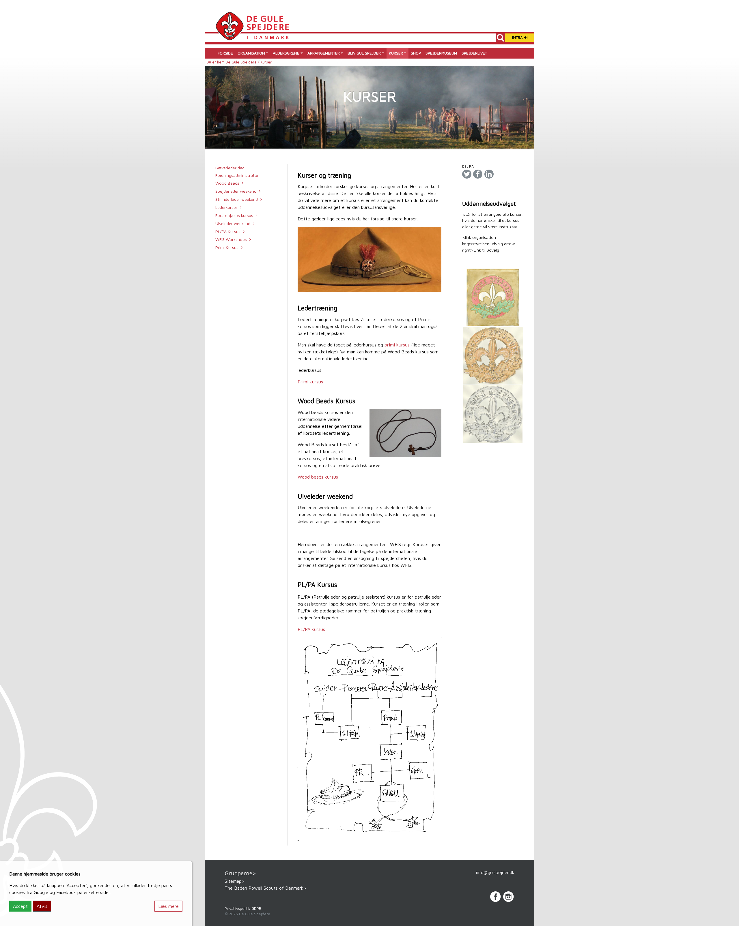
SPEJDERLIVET (474, 53)
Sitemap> (235, 881)
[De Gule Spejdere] (252, 25)
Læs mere (168, 906)
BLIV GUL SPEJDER (364, 53)
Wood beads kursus (318, 476)
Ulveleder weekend (232, 223)
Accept (20, 906)
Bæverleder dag (230, 167)
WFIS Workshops (231, 239)
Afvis (42, 906)
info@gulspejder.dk (495, 872)
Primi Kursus (226, 247)
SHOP (416, 53)
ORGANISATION (251, 53)
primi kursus (398, 344)
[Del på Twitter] (466, 174)
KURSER (396, 53)
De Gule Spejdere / (242, 62)
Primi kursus (310, 381)
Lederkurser (226, 207)
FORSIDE (225, 53)
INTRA (518, 37)
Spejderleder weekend (235, 191)
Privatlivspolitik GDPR (243, 908)
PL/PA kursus (312, 629)
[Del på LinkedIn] (489, 174)
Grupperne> (240, 873)
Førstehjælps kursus (234, 215)
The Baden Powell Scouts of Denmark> (265, 888)
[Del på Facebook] (477, 174)
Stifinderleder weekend (236, 199)
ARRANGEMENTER (323, 53)
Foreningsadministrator (237, 175)
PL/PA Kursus (227, 231)
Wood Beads (227, 183)
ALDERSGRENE (286, 53)
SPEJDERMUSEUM (441, 53)
